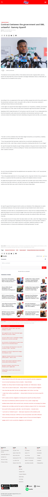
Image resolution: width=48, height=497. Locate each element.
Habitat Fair (22, 471)
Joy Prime (27, 455)
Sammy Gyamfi (23, 250)
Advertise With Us (5, 454)
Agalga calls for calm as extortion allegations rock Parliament (17, 420)
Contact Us (3, 457)
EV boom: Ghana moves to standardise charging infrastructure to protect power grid (12, 339)
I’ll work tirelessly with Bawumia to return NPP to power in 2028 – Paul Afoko (12, 348)
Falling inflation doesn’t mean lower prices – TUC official (11, 371)
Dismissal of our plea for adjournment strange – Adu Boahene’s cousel (12, 353)
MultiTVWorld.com (29, 458)
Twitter (38, 455)
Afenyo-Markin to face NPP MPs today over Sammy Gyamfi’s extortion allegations (21, 379)
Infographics (40, 463)
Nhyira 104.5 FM (17, 463)
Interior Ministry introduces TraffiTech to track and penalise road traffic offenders (22, 414)
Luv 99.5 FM (16, 460)
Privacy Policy (4, 462)
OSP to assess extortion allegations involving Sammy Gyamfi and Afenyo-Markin (21, 397)
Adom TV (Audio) (29, 460)
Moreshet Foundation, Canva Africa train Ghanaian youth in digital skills (10, 367)
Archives (21, 479)
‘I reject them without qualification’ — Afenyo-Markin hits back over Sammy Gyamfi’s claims (22, 394)
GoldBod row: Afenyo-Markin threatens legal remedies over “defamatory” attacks (21, 384)
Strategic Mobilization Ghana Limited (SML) (35, 250)
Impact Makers (22, 474)
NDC (17, 250)
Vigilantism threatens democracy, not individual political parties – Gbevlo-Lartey (12, 357)
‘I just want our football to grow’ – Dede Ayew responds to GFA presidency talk (21, 411)
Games (20, 469)
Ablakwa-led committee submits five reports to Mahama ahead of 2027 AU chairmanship (23, 406)
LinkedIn (39, 460)
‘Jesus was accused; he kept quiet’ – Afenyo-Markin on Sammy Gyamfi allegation (21, 387)
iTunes (38, 486)
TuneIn (30, 486)
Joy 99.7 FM (16, 450)
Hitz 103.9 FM (16, 455)
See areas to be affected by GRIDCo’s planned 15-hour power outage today (20, 400)
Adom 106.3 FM (16, 453)
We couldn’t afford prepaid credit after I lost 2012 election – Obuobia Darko (20, 409)
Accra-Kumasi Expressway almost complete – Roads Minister (17, 382)
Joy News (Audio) (29, 463)
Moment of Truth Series (10, 250)
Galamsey (21, 476)
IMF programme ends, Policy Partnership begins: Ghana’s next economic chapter (12, 334)
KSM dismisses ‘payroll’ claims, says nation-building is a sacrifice (11, 330)
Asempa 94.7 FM (17, 458)
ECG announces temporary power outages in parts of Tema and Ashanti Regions (21, 417)
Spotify (31, 489)
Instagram (39, 458)
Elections (21, 481)
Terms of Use (4, 459)
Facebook (39, 453)
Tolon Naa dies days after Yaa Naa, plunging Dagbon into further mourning (20, 390)
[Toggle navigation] (45, 2)
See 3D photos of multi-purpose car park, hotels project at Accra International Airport (12, 343)
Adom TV (27, 453)
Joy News (27, 450)
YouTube (39, 450)
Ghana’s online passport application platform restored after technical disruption (11, 362)
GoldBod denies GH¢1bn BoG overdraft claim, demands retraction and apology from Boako (24, 403)
